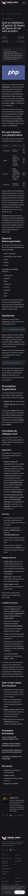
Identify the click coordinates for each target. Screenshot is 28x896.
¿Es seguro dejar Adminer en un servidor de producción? (12, 751)
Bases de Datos (16, 13)
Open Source (18, 861)
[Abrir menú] (24, 3)
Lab (16, 864)
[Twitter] (7, 849)
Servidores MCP (6, 869)
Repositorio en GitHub (11, 783)
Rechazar (8, 892)
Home (3, 13)
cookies (12, 888)
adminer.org (6, 322)
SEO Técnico (5, 866)
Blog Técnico (18, 881)
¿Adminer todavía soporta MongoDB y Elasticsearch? (11, 744)
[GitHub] (3, 815)
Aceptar (19, 892)
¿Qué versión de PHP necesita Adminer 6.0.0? (10, 738)
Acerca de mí (5, 881)
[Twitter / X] (7, 815)
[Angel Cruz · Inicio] (10, 3)
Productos (17, 858)
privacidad (18, 888)
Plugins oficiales (9, 775)
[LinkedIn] (10, 815)
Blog (8, 13)
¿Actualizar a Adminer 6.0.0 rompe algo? (11, 757)
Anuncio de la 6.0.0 (10, 778)
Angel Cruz (14, 798)
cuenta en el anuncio (8, 667)
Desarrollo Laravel (7, 858)
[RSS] (14, 849)
